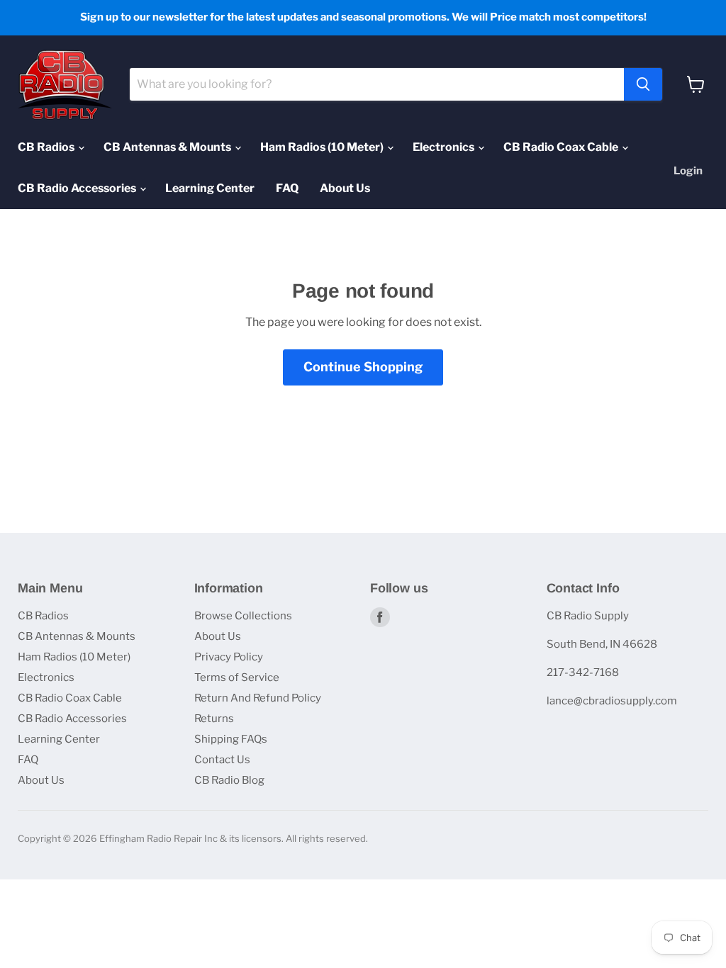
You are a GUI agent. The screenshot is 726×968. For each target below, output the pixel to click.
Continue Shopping (363, 366)
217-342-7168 (583, 672)
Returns (214, 718)
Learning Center (210, 188)
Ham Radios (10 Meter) (323, 147)
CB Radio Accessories (78, 188)
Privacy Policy (228, 657)
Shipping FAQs (230, 739)
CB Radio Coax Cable (561, 147)
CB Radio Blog (229, 780)
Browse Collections (243, 615)
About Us (345, 188)
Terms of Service (236, 677)
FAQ (287, 188)
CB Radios (47, 147)
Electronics (444, 147)
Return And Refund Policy (257, 698)
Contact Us (222, 759)
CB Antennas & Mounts (168, 147)
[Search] (643, 84)
